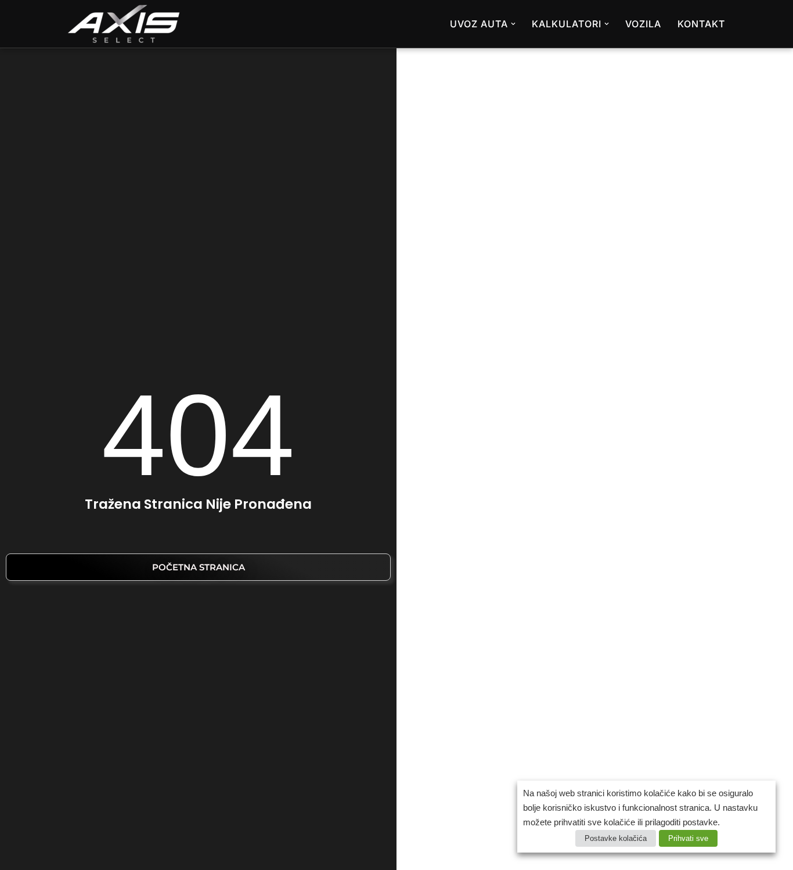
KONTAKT (701, 24)
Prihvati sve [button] (688, 838)
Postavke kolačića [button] (616, 838)
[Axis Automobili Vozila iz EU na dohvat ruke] (124, 24)
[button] (513, 23)
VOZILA (643, 24)
